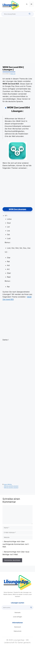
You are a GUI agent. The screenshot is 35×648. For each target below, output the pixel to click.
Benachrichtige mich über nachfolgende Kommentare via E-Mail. (16, 544)
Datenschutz (17, 631)
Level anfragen (17, 617)
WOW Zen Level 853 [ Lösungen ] (11, 486)
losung (5, 484)
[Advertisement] (17, 41)
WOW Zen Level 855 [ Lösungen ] (11, 487)
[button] (26, 4)
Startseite (17, 612)
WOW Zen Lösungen (17, 209)
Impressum (17, 627)
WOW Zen (9, 484)
